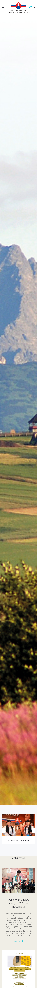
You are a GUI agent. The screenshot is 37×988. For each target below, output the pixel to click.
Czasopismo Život (19, 840)
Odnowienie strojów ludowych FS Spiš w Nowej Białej (18, 903)
